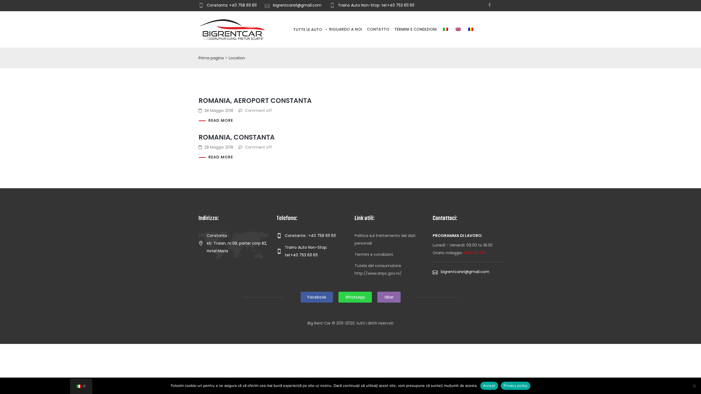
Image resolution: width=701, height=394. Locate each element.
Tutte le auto (308, 29)
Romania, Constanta (237, 137)
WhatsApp (355, 297)
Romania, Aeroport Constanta (255, 100)
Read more (220, 120)
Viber (389, 297)
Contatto (378, 29)
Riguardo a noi (345, 29)
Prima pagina (211, 58)
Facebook (317, 297)
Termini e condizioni (415, 29)
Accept (489, 385)
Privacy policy (516, 385)
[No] (694, 386)
